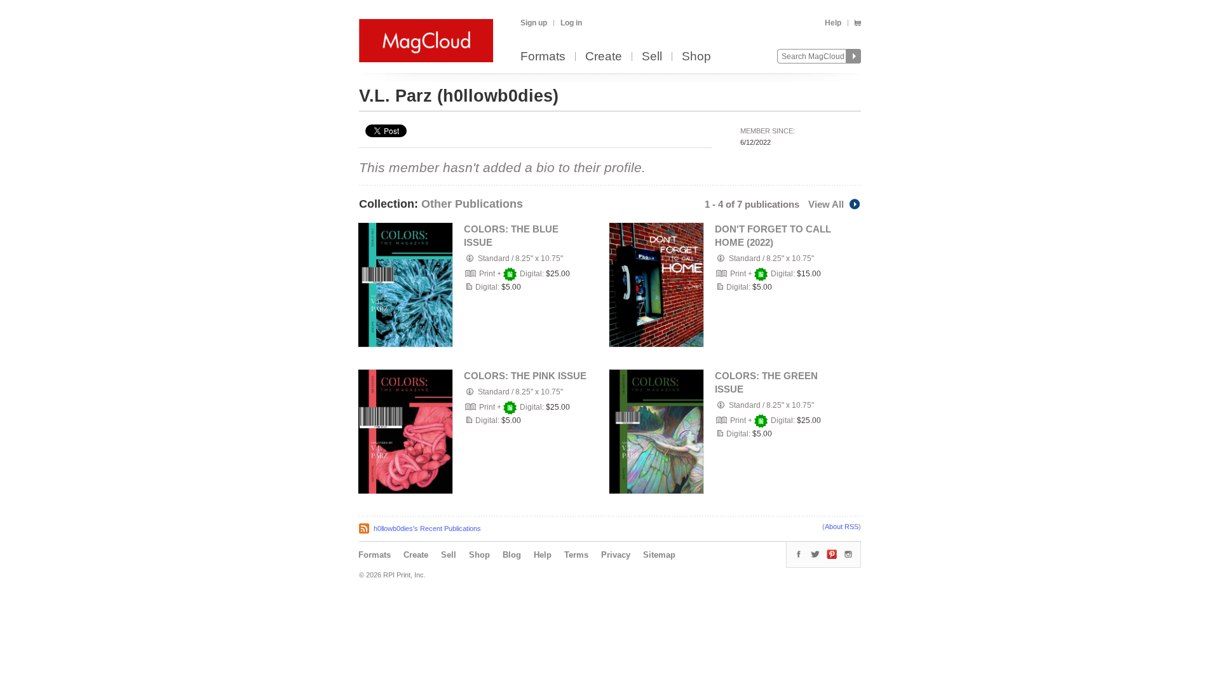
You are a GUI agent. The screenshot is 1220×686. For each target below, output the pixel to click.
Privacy (615, 555)
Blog (512, 555)
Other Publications (472, 204)
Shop (696, 57)
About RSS (841, 526)
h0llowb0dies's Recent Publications (427, 528)
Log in (571, 22)
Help (833, 22)
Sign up (533, 22)
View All (826, 204)
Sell (652, 57)
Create (603, 57)
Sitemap (659, 555)
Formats (543, 57)
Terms (576, 555)
